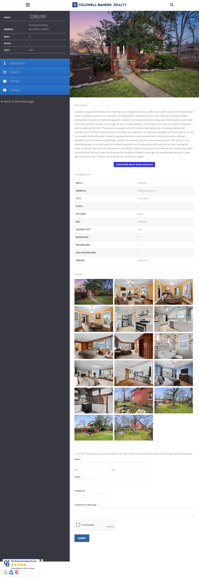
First (75, 470)
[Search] (172, 4)
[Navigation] (27, 4)
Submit (82, 538)
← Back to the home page (17, 101)
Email (77, 476)
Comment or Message (85, 504)
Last (113, 470)
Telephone (79, 490)
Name (78, 459)
